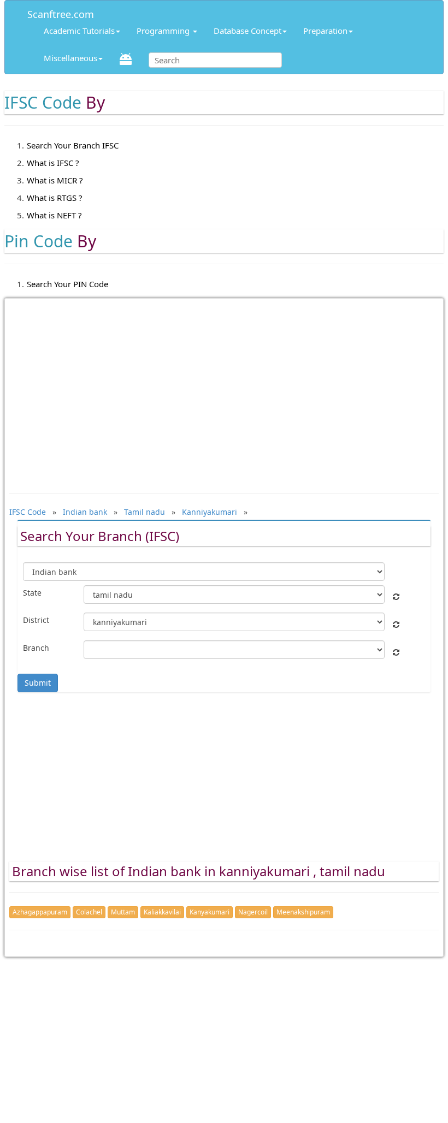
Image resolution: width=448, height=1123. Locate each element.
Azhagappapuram (40, 912)
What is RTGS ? (54, 197)
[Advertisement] (224, 390)
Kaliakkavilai (162, 912)
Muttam (123, 912)
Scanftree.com (60, 12)
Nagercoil (253, 912)
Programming (164, 30)
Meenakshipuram (303, 912)
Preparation (325, 30)
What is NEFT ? (54, 215)
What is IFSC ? (53, 162)
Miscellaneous (70, 57)
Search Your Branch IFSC (73, 145)
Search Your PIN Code (67, 283)
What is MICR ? (55, 180)
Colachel (89, 912)
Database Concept (247, 30)
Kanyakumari (209, 912)
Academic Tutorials (79, 30)
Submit (38, 683)
